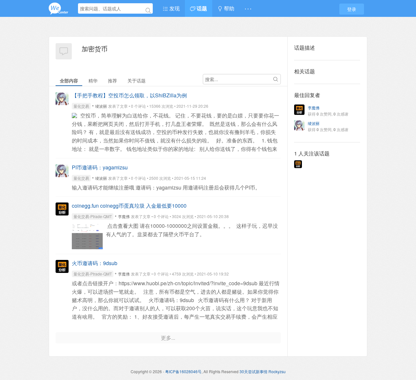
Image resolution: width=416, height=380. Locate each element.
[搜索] (148, 10)
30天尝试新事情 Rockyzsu (263, 371)
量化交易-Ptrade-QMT (92, 216)
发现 (174, 8)
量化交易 (81, 106)
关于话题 (136, 80)
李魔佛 (124, 216)
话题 (201, 8)
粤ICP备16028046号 (183, 371)
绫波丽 (101, 106)
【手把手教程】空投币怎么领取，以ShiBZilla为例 (129, 95)
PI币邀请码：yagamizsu (100, 167)
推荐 (112, 80)
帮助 (228, 8)
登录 (351, 9)
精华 (93, 80)
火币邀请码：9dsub (94, 263)
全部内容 (69, 80)
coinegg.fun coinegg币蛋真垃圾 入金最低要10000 (129, 205)
